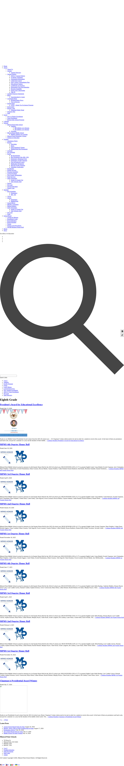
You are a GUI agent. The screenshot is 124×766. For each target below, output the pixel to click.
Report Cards (11, 108)
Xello (8, 214)
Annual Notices (11, 74)
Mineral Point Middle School (15, 133)
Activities (13, 131)
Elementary (14, 193)
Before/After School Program (15, 120)
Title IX (13, 92)
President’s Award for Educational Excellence (21, 404)
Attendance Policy (12, 141)
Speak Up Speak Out (17, 180)
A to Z (5, 380)
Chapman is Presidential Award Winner (18, 681)
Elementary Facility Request (19, 160)
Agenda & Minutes (12, 217)
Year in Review (15, 102)
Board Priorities (11, 222)
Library (9, 198)
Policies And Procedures (14, 225)
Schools (6, 123)
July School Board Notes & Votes (13, 731)
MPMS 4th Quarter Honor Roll (15, 444)
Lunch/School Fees (9, 389)
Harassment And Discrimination (20, 87)
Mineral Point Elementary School (16, 136)
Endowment (10, 107)
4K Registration (15, 155)
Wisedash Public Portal (17, 110)
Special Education (12, 186)
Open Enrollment (12, 118)
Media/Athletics (11, 206)
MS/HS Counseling (13, 204)
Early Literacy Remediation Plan (20, 82)
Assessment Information (18, 79)
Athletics (13, 126)
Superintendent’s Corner (18, 97)
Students (6, 190)
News (5, 230)
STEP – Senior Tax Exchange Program (22, 105)
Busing (9, 142)
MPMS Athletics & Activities (19, 134)
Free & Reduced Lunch (17, 162)
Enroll (5, 115)
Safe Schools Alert (16, 181)
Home (5, 66)
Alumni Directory (16, 72)
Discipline (14, 144)
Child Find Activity (16, 81)
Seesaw (9, 183)
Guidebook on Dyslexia (18, 85)
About (5, 67)
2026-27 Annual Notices (18, 76)
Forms (9, 154)
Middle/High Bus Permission (19, 149)
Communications (12, 98)
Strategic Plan (11, 111)
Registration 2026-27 (10, 730)
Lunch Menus (11, 203)
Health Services (11, 170)
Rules (12, 146)
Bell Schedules (11, 191)
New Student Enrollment (11, 390)
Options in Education (13, 137)
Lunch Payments (12, 173)
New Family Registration (14, 175)
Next (6, 720)
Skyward (9, 185)
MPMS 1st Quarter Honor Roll (14, 533)
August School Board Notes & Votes (14, 727)
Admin (6, 755)
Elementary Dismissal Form (19, 159)
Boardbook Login (12, 219)
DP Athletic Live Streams (22, 129)
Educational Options (17, 84)
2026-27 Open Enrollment (11, 392)
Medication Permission (17, 164)
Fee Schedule (11, 152)
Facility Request (8, 384)
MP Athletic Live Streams (22, 128)
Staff (8, 113)
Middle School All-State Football (13, 733)
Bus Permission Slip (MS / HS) (20, 157)
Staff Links (7, 753)
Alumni (9, 71)
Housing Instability (16, 89)
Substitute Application (17, 167)
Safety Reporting (12, 178)
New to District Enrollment (15, 116)
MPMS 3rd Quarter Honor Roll (15, 474)
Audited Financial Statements (15, 94)
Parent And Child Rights (18, 90)
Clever (9, 196)
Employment (11, 103)
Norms (9, 224)
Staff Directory (8, 395)
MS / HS (13, 194)
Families (6, 139)
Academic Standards (17, 77)
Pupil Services (11, 177)
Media (5, 229)
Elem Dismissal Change (18, 147)
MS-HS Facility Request (18, 165)
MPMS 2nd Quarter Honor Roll (15, 504)
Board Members (12, 221)
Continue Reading (65, 440)
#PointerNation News (17, 100)
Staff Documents (8, 751)
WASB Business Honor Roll (15, 227)
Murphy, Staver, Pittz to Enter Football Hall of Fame (19, 728)
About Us (10, 69)
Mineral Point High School (15, 124)
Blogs (9, 95)
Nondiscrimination (9, 750)
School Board (8, 216)
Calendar (6, 121)
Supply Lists (10, 188)
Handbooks (10, 168)
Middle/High (14, 201)
